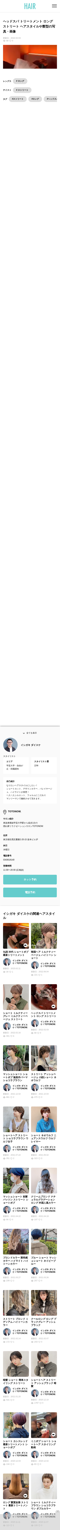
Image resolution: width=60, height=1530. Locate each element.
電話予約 (30, 899)
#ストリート (18, 99)
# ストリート (22, 90)
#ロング (35, 99)
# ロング (20, 81)
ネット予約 (30, 886)
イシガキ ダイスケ (31, 751)
